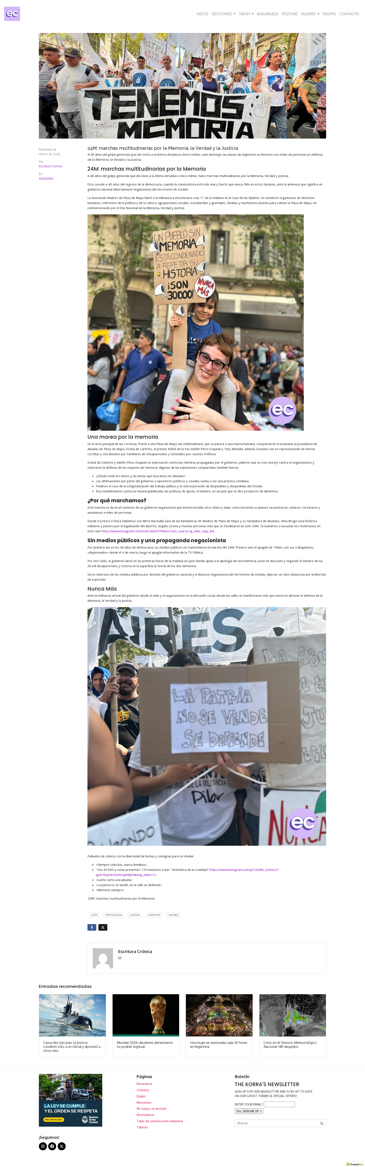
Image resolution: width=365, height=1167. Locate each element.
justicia (134, 914)
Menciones (144, 1102)
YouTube (289, 13)
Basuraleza (267, 13)
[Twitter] (62, 1146)
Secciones (222, 13)
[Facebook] (52, 1146)
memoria (154, 914)
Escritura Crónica (50, 166)
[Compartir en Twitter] (102, 927)
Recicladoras (145, 1115)
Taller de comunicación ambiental (160, 1121)
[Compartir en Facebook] (91, 927)
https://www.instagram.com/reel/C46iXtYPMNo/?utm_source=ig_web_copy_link (157, 531)
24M (94, 914)
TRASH (244, 13)
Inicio (202, 13)
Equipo (329, 13)
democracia (114, 914)
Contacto (349, 13)
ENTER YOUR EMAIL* (249, 1104)
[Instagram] (43, 1146)
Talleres (308, 13)
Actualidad (46, 178)
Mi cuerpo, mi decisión (152, 1108)
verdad (173, 914)
